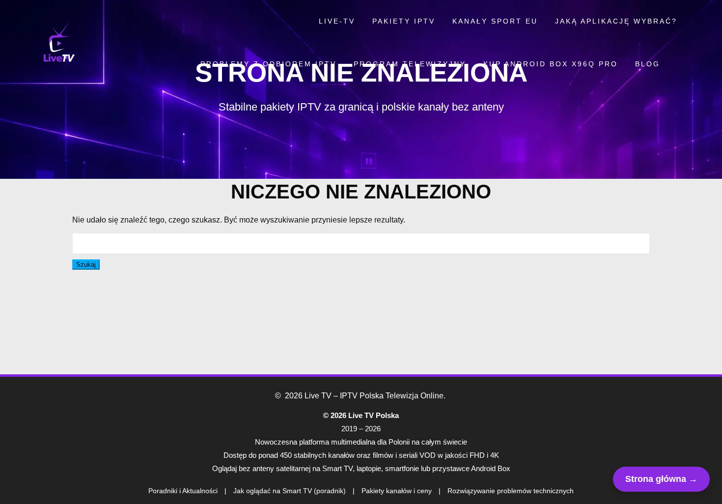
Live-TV (337, 21)
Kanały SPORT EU (495, 21)
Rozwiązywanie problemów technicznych (510, 491)
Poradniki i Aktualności (183, 491)
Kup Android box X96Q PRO (550, 64)
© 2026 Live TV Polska (361, 415)
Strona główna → (661, 479)
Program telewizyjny (410, 64)
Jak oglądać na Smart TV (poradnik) (289, 491)
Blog (647, 64)
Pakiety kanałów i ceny (396, 491)
